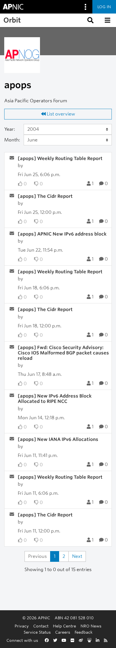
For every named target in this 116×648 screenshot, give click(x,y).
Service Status (37, 632)
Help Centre (64, 625)
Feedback (84, 632)
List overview (60, 114)
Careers (62, 632)
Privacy (22, 625)
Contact (40, 625)
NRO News (91, 625)
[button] (90, 20)
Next (77, 556)
